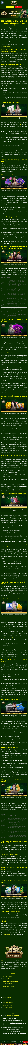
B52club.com (6, 934)
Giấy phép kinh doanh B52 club (11, 981)
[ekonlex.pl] (14, 2)
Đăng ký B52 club (7, 1000)
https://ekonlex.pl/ (13, 1015)
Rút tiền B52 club (7, 1007)
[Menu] (2, 2)
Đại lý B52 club (6, 978)
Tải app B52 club (7, 997)
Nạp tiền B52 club (7, 1005)
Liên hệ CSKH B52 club (8, 986)
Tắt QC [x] (26, 1042)
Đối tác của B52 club (8, 983)
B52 (20, 124)
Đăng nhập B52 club (8, 1002)
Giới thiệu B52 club (7, 976)
